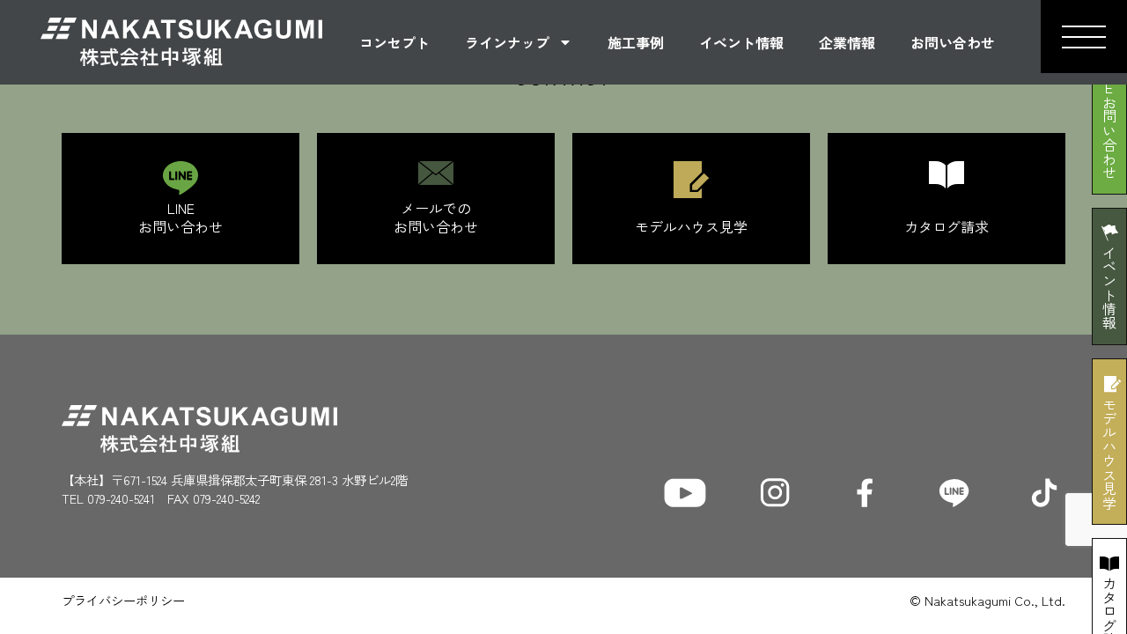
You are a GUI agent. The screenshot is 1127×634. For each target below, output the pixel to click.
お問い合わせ (952, 42)
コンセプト (394, 42)
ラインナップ (507, 42)
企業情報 (847, 42)
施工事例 (636, 42)
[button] (1084, 37)
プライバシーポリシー (123, 600)
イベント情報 (741, 42)
